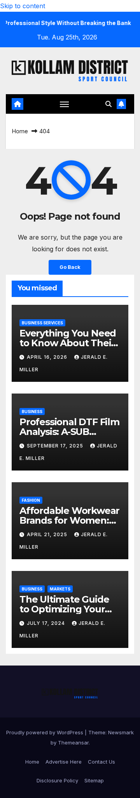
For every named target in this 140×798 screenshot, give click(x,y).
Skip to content (22, 6)
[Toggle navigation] (64, 103)
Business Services (42, 322)
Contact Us (101, 762)
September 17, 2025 (56, 446)
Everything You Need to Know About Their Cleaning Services (67, 342)
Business (32, 411)
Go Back (70, 267)
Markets (60, 589)
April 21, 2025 (48, 534)
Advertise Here (64, 762)
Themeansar (73, 742)
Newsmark (121, 732)
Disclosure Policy (57, 780)
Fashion (31, 500)
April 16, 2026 (48, 357)
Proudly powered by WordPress (45, 732)
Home (20, 131)
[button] (108, 104)
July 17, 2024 (46, 623)
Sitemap (94, 780)
